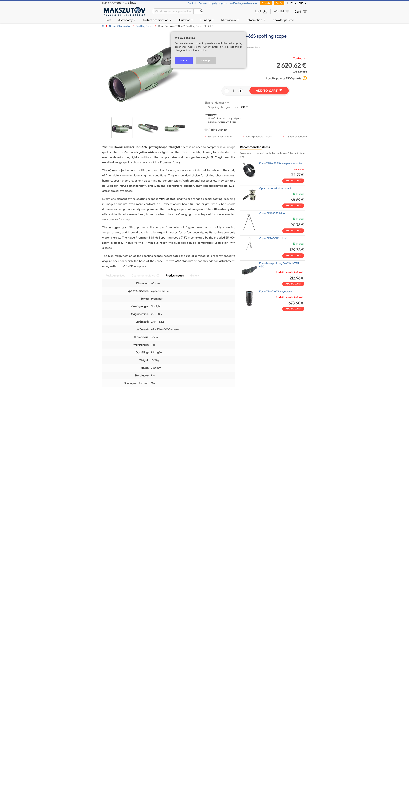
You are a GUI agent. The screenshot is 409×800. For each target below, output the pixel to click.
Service (203, 3)
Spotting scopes (145, 26)
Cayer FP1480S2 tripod (272, 213)
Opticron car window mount (275, 188)
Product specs (175, 275)
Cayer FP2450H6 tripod (273, 238)
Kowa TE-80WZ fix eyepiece (275, 291)
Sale (108, 20)
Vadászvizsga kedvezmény (243, 3)
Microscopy (230, 20)
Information (256, 20)
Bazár (279, 3)
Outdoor (186, 20)
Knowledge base (283, 20)
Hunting (207, 20)
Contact (192, 3)
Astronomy (127, 20)
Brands (266, 3)
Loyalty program (218, 3)
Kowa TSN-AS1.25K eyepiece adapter (280, 163)
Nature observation (157, 20)
